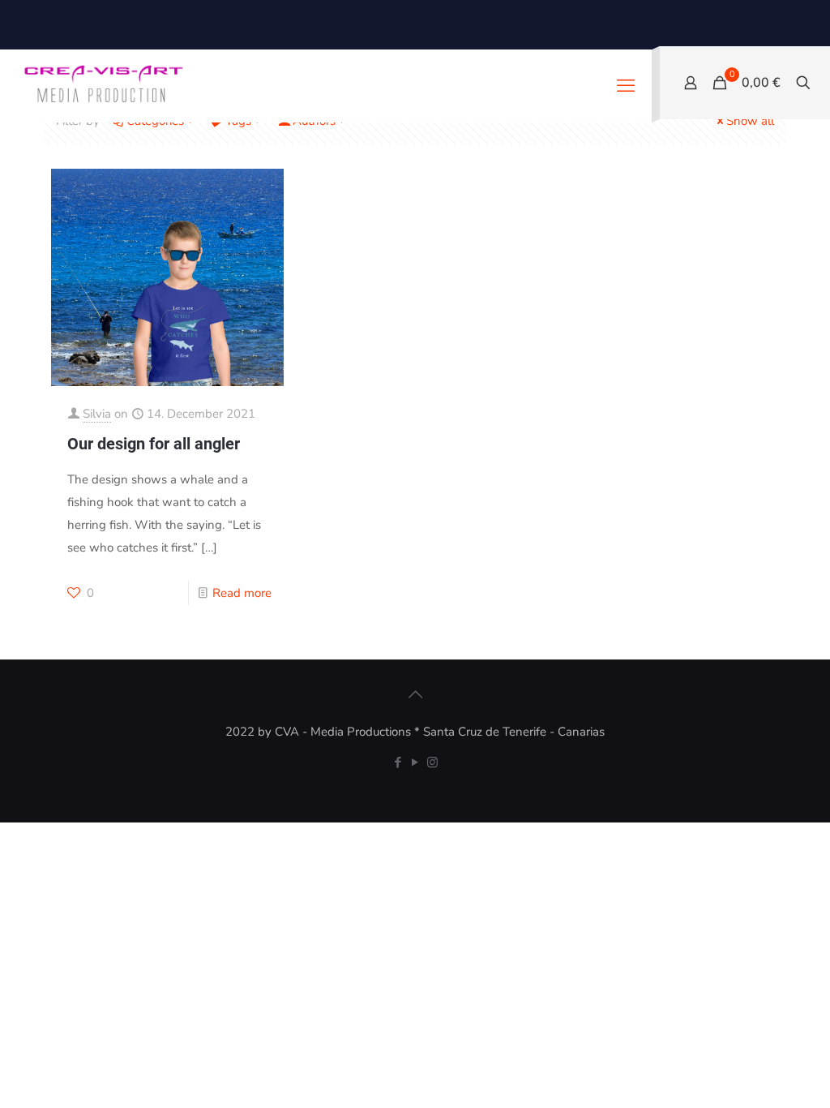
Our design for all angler (153, 443)
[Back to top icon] (415, 695)
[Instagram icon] (432, 762)
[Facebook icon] (398, 762)
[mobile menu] (626, 86)
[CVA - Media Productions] (102, 85)
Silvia (97, 414)
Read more (242, 593)
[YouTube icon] (415, 762)
